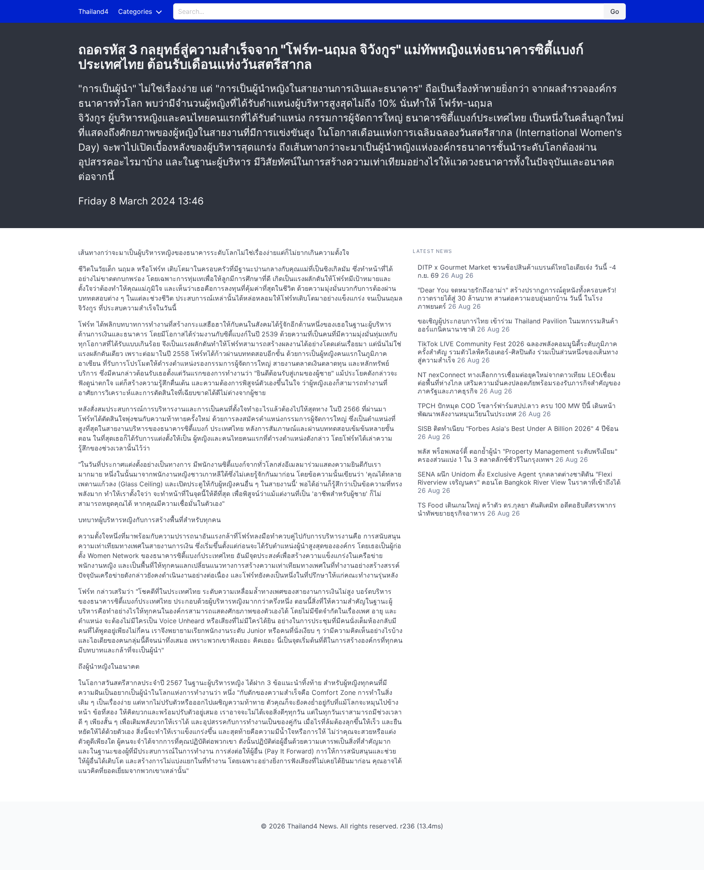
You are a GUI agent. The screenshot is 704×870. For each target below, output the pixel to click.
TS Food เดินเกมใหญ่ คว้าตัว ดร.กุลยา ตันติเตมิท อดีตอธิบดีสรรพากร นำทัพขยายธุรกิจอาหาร (517, 509)
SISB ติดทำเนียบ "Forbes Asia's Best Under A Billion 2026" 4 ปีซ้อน (518, 432)
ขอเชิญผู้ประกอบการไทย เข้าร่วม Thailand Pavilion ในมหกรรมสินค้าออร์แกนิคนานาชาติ (518, 325)
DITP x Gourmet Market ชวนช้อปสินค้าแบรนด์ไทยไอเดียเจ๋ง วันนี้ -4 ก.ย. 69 (517, 271)
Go (614, 11)
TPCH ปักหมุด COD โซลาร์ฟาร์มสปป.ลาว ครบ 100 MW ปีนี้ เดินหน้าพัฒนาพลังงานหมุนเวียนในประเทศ (517, 410)
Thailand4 (93, 11)
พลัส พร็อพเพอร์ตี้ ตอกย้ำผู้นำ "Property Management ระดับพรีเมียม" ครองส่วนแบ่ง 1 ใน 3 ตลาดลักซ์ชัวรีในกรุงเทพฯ (517, 455)
